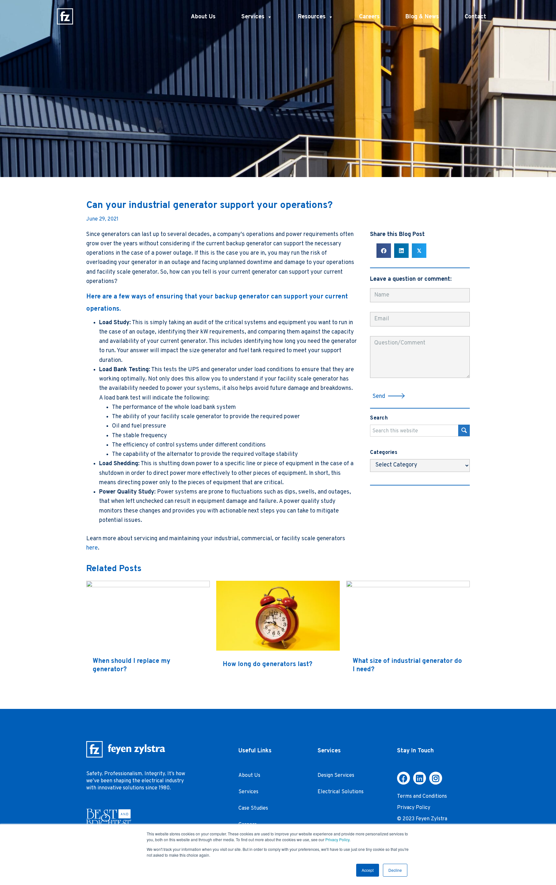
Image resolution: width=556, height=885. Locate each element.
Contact (475, 17)
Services (252, 17)
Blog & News (422, 17)
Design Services (336, 775)
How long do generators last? (267, 664)
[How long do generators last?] (278, 649)
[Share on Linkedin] (401, 250)
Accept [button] (368, 870)
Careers (369, 17)
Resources (312, 17)
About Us (203, 17)
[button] (389, 396)
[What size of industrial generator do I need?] (408, 585)
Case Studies (253, 808)
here (92, 548)
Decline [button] (395, 870)
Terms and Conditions (422, 796)
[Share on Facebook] (383, 250)
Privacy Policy (337, 839)
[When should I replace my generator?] (148, 585)
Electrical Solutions (341, 792)
